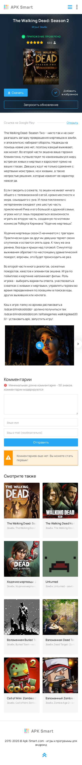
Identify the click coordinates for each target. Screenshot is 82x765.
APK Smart (22, 7)
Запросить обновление (41, 105)
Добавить (70, 92)
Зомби (43, 27)
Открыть (72, 122)
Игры (35, 27)
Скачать (18, 93)
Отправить (41, 442)
